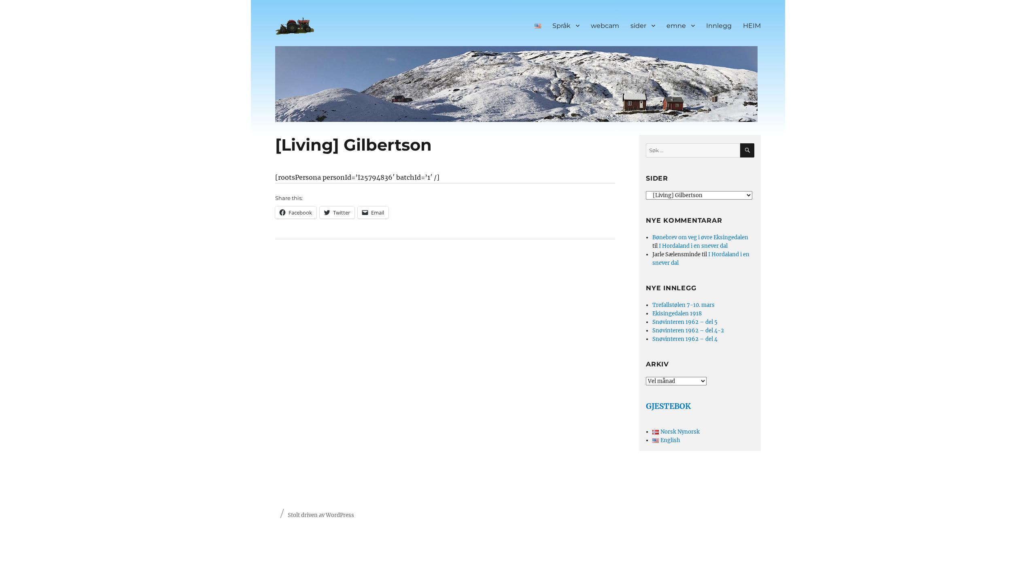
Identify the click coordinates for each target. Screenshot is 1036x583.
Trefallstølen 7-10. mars (683, 305)
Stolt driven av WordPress (321, 515)
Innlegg (719, 26)
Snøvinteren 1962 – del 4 (685, 339)
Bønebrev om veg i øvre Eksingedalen (700, 237)
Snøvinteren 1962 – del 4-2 (688, 330)
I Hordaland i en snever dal (693, 246)
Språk (561, 26)
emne (676, 26)
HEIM (752, 26)
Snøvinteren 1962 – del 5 (685, 322)
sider (638, 26)
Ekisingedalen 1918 (677, 313)
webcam (605, 26)
